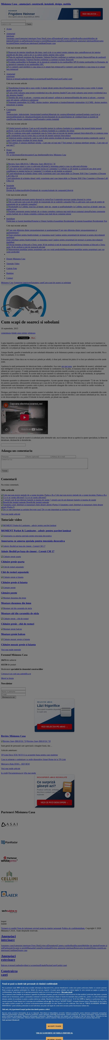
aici (50, 1001)
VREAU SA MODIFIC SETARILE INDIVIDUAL (54, 1033)
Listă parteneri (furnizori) (10, 1020)
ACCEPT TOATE (54, 1026)
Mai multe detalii (66, 992)
